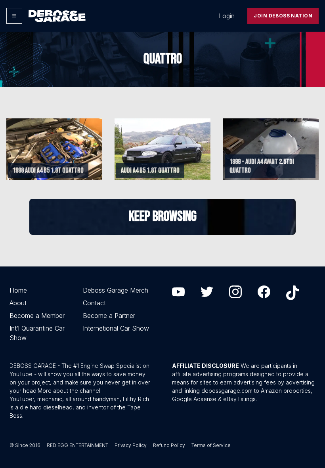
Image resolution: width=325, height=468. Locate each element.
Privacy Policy (131, 445)
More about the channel (69, 390)
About (18, 303)
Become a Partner (109, 316)
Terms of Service (211, 445)
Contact (94, 303)
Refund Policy (169, 445)
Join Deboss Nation (283, 16)
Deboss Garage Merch (115, 290)
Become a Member (37, 316)
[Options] (14, 16)
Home (18, 290)
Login (227, 16)
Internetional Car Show (116, 328)
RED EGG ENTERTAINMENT (77, 445)
